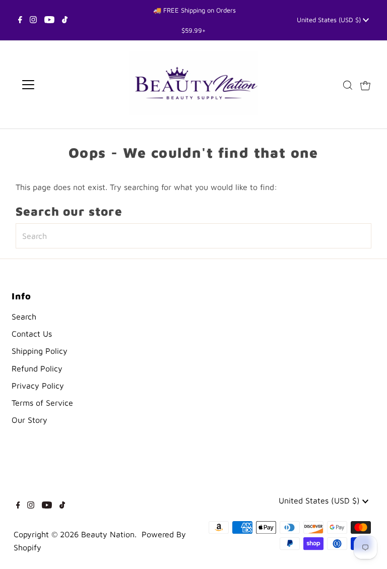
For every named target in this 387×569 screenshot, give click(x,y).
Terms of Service (42, 402)
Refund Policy (37, 368)
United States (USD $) (330, 20)
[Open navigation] (57, 84)
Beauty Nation (108, 534)
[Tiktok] (64, 20)
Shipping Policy (40, 350)
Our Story (29, 419)
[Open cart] (365, 85)
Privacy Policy (38, 385)
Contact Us (32, 333)
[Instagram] (33, 20)
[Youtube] (49, 20)
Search (24, 316)
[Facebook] (20, 20)
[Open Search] (347, 85)
